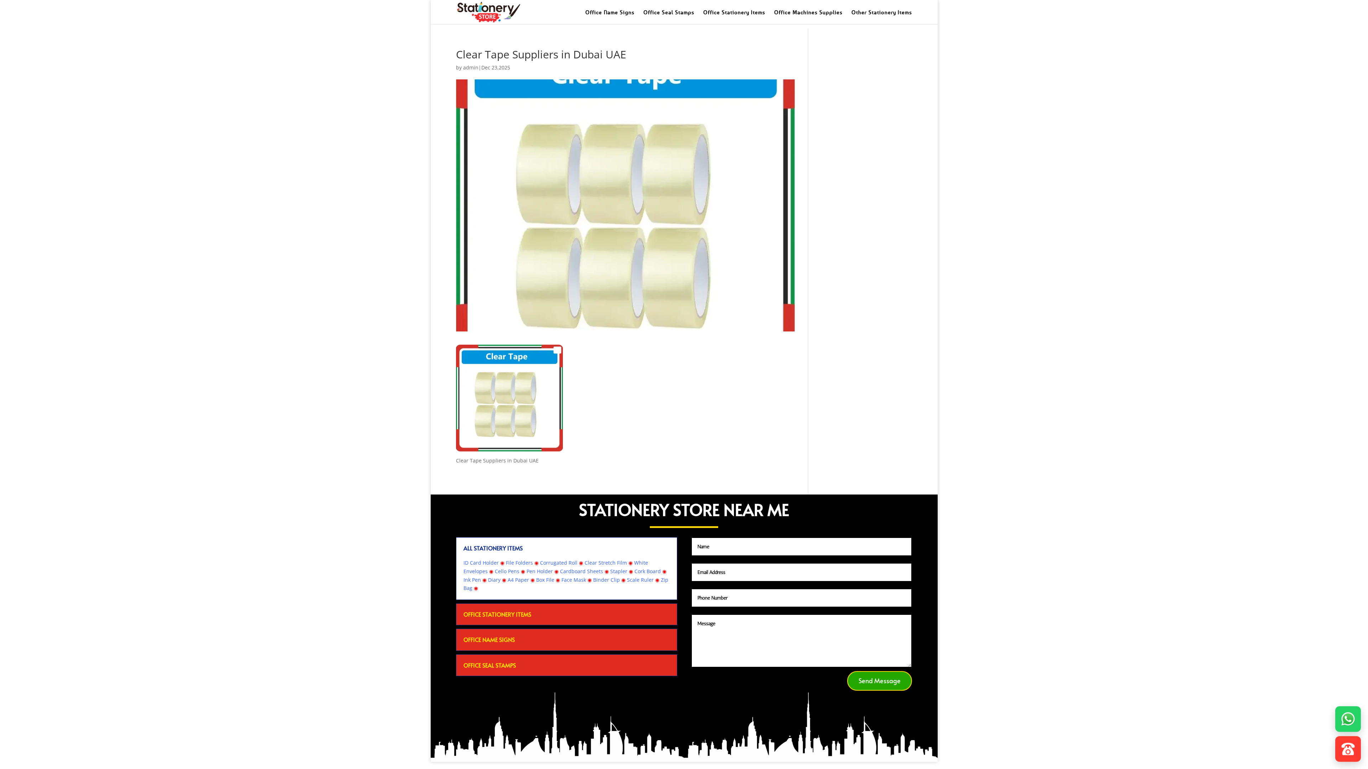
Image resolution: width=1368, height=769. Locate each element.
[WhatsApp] (1348, 716)
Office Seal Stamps (668, 12)
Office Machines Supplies (808, 12)
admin (470, 67)
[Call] (1348, 746)
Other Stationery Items (881, 12)
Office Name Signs (609, 12)
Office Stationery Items (734, 12)
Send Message (880, 680)
